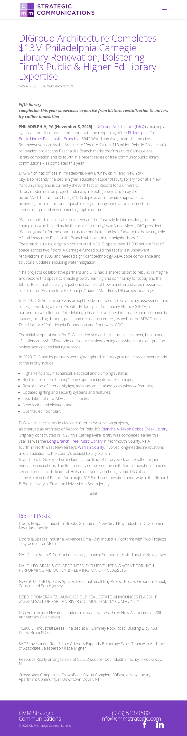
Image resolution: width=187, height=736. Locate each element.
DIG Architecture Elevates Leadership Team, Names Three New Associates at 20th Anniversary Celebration (90, 615)
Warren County (91, 447)
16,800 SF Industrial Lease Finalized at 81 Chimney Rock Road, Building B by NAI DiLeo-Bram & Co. (88, 630)
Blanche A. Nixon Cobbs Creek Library (134, 429)
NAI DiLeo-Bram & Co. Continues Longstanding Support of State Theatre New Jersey (92, 554)
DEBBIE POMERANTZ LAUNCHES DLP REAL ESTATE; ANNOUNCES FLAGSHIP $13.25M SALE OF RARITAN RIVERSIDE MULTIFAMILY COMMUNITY (88, 599)
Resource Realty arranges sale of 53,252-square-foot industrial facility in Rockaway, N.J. (90, 661)
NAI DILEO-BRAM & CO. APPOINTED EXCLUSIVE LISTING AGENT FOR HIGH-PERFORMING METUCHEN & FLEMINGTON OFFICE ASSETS (87, 568)
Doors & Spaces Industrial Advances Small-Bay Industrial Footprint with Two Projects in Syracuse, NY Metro (92, 541)
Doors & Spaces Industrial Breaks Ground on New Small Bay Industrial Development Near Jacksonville (92, 526)
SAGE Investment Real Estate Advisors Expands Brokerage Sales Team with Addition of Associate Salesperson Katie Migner (91, 646)
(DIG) (139, 126)
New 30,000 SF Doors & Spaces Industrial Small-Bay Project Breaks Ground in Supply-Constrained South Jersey (93, 583)
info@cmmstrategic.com (131, 718)
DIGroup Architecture (57, 86)
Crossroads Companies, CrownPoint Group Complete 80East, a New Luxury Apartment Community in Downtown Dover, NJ (84, 677)
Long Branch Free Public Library (75, 441)
